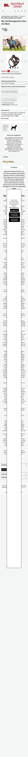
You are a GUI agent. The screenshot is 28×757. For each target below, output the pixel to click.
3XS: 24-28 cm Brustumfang (10, 89)
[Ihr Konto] (21, 11)
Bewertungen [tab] (5, 118)
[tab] (13, 113)
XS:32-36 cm (6, 95)
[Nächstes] (26, 61)
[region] (14, 61)
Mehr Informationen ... (14, 207)
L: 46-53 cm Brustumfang (9, 100)
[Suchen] (15, 11)
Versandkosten (6, 487)
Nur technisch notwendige (14, 214)
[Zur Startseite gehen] (14, 5)
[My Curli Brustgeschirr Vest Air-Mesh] (14, 61)
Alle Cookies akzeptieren (14, 219)
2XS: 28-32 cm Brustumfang (9, 91)
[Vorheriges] (2, 61)
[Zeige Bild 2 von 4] (12, 67)
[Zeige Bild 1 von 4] (10, 67)
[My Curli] (14, 29)
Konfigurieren (14, 210)
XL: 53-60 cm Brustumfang (9, 97)
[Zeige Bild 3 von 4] (15, 67)
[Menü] (3, 11)
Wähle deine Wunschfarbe (8, 81)
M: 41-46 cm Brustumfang (18, 95)
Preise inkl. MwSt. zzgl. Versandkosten (11, 73)
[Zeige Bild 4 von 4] (17, 67)
